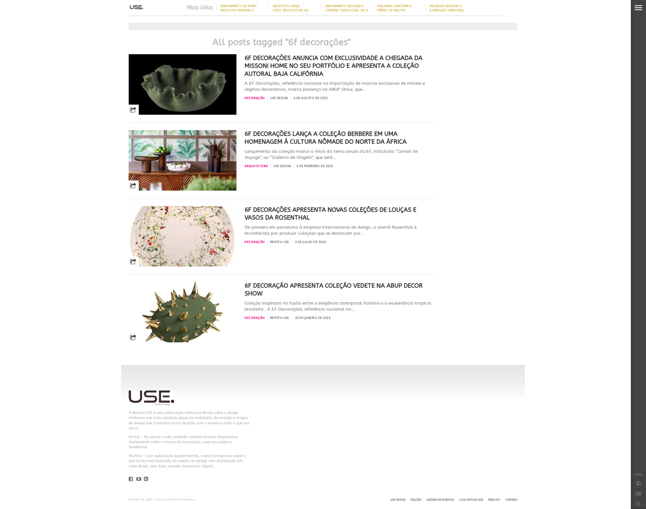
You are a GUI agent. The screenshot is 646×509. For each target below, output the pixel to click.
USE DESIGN (398, 499)
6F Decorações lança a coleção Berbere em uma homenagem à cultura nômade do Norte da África (326, 137)
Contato (511, 499)
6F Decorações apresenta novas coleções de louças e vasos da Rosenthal (330, 213)
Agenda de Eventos (440, 499)
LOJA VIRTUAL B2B (471, 499)
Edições (416, 499)
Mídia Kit (494, 499)
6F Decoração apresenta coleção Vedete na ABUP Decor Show (334, 289)
